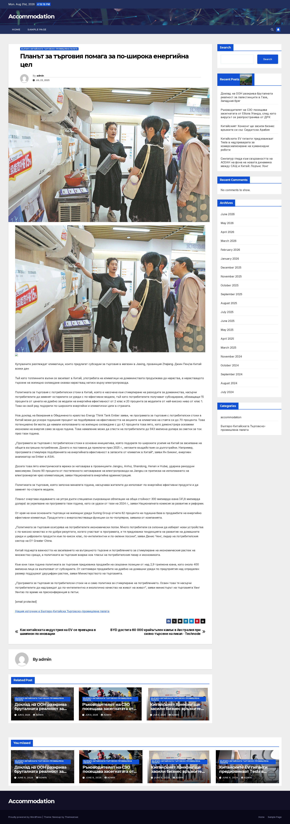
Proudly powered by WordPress (25, 817)
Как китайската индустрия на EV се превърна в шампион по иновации (58, 632)
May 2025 (227, 329)
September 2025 (231, 294)
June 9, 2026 (25, 777)
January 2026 (230, 258)
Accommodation (31, 16)
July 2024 (227, 392)
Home (16, 29)
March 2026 (229, 241)
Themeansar (71, 817)
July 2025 (227, 312)
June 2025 (228, 321)
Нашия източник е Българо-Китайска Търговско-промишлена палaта (62, 611)
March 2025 (228, 347)
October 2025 (229, 285)
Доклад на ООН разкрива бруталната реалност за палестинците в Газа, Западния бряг (247, 97)
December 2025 (231, 267)
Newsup (56, 817)
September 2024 (232, 374)
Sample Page (37, 29)
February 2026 (230, 249)
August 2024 (229, 383)
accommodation (231, 417)
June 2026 (228, 214)
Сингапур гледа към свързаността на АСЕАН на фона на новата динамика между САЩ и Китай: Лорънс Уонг (247, 162)
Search (225, 47)
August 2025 (229, 303)
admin (40, 75)
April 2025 (227, 338)
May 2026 (227, 223)
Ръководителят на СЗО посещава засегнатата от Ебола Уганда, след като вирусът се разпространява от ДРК (248, 113)
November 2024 (231, 356)
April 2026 (227, 232)
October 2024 (230, 365)
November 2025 (231, 276)
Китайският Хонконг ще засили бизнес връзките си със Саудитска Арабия (176, 708)
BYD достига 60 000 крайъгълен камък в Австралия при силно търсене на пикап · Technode (155, 632)
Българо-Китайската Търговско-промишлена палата (49, 49)
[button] (272, 29)
